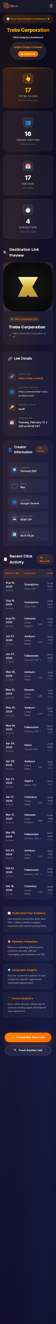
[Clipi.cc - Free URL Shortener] (11, 6)
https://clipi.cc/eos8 (28, 47)
